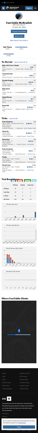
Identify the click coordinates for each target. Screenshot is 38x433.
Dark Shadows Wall (30, 128)
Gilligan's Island (20, 109)
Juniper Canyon (21, 136)
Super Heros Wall (29, 77)
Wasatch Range (7, 154)
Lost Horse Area (18, 77)
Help (3, 376)
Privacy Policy (22, 423)
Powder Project (24, 385)
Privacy (29, 430)
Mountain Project (25, 373)
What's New (6, 385)
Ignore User (19, 36)
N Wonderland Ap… (21, 92)
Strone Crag (31, 154)
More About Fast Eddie (18, 40)
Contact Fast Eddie (19, 31)
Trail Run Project (24, 382)
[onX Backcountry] (8, 2)
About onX (5, 413)
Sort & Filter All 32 (20, 62)
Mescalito (19, 128)
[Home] (11, 8)
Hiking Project (24, 379)
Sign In (29, 8)
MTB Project (23, 376)
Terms (23, 430)
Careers (4, 416)
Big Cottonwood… (21, 154)
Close (19, 427)
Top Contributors (7, 388)
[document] (19, 424)
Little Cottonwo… (21, 170)
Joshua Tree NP (7, 69)
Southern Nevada (7, 128)
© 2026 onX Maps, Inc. (13, 430)
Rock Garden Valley (21, 84)
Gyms (4, 379)
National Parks (24, 388)
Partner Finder (6, 382)
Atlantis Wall (19, 69)
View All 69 (13, 118)
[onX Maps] (6, 400)
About (4, 373)
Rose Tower (31, 136)
